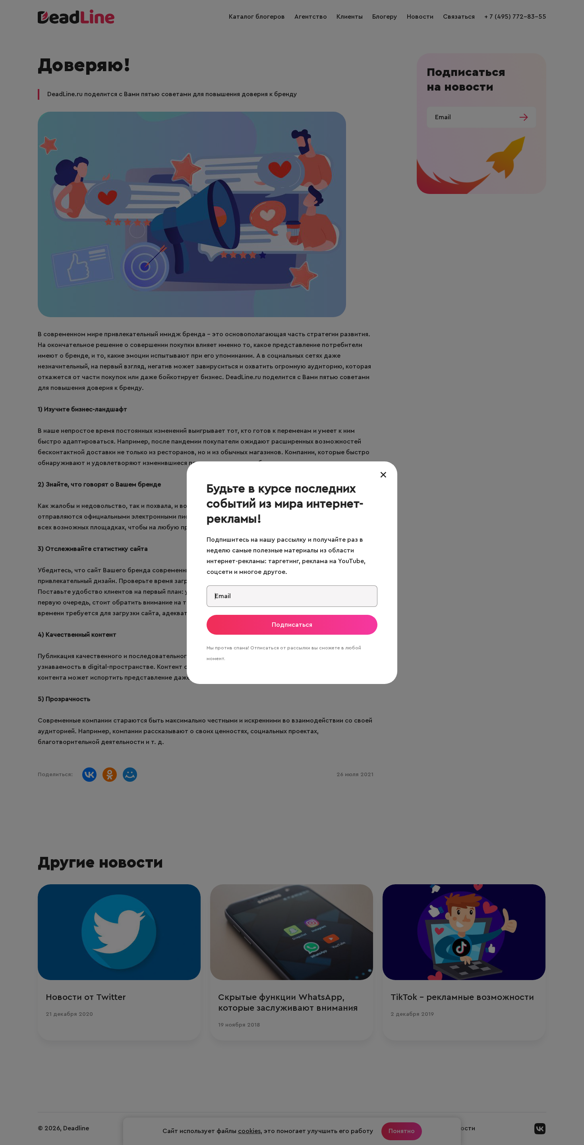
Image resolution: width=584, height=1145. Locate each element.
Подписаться (292, 625)
